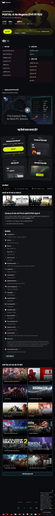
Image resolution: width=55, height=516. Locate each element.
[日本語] (35, 514)
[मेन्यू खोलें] (52, 2)
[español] (19, 514)
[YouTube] (36, 508)
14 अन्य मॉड (37, 31)
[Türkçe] (39, 514)
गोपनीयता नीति (28, 502)
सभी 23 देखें (49, 188)
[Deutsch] (11, 514)
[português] (31, 514)
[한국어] (15, 514)
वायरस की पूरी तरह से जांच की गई (20, 23)
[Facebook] (30, 508)
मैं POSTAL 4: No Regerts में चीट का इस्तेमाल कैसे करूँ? (20, 221)
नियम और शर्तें (19, 502)
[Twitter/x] (24, 508)
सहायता (36, 502)
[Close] (52, 491)
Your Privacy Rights (47, 512)
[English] (3, 514)
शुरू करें (7, 31)
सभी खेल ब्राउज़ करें (27, 474)
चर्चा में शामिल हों (9, 356)
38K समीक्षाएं (4, 23)
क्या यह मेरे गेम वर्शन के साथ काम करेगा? (15, 223)
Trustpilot (28, 218)
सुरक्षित (19, 22)
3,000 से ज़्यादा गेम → (8, 11)
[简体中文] (7, 514)
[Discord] (18, 508)
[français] (23, 514)
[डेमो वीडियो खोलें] (27, 110)
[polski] (27, 514)
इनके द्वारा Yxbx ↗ (30, 23)
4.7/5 (4, 22)
